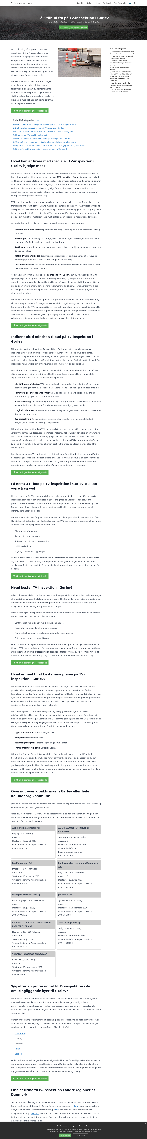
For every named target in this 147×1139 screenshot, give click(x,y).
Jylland (90, 3)
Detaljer (94, 1131)
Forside (80, 3)
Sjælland (107, 3)
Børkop (18, 1053)
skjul (37, 120)
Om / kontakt (120, 3)
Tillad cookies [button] (65, 1135)
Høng (17, 1048)
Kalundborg (20, 1033)
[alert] (73, 1130)
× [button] (145, 1123)
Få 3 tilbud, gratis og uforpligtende (73, 27)
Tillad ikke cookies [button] (80, 1135)
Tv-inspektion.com (21, 3)
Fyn (98, 3)
